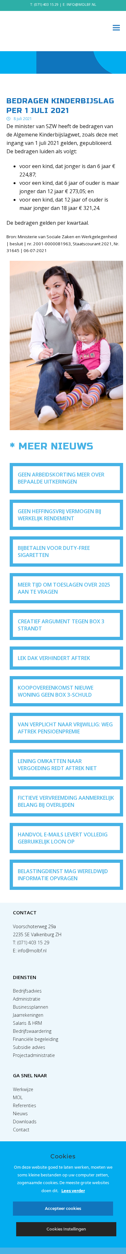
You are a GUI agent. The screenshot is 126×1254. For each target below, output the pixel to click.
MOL (18, 1097)
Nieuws (20, 1113)
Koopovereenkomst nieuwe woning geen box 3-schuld (55, 691)
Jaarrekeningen (28, 1015)
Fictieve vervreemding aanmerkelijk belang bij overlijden (66, 801)
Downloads (25, 1121)
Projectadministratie (34, 1055)
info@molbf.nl (32, 951)
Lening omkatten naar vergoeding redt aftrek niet (57, 765)
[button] (116, 28)
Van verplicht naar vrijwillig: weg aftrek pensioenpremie (65, 728)
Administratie (26, 999)
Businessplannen (30, 1007)
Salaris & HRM (27, 1023)
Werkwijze (23, 1089)
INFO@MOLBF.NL (81, 4)
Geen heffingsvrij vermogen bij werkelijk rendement (59, 515)
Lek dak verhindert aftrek (54, 658)
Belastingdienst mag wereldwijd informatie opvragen (63, 875)
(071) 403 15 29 (46, 4)
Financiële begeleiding (35, 1039)
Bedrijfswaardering (32, 1031)
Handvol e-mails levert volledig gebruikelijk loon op (63, 838)
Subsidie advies (29, 1047)
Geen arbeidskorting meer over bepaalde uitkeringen (61, 478)
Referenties (24, 1105)
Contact (21, 1130)
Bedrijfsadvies (27, 991)
